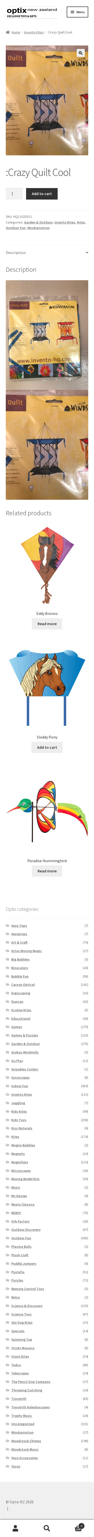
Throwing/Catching (26, 1390)
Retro (15, 1297)
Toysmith (18, 1398)
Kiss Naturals (21, 1128)
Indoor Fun (19, 1086)
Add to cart (42, 193)
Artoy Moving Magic (26, 951)
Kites (81, 222)
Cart (72, 1524)
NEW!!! (16, 1213)
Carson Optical (23, 984)
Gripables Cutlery (24, 1069)
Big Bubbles (20, 959)
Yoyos (15, 1466)
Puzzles (17, 1280)
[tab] (47, 253)
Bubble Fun (20, 976)
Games (16, 1027)
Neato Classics (23, 1204)
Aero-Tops (19, 925)
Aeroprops (19, 934)
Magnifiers (19, 1162)
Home (16, 32)
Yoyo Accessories (24, 1458)
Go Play (17, 1060)
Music (15, 1187)
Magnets (18, 1153)
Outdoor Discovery (26, 1229)
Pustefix (18, 1272)
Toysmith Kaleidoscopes (30, 1407)
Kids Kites (19, 1111)
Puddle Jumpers (23, 1263)
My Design (19, 1196)
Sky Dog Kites (22, 1322)
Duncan (17, 1001)
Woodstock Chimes (26, 1441)
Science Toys (21, 1314)
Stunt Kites (20, 1356)
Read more (47, 623)
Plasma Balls (21, 1246)
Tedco (16, 1365)
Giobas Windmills (25, 1052)
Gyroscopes (20, 1077)
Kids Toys (18, 1120)
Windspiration (38, 228)
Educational (20, 1018)
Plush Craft (19, 1255)
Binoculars (19, 968)
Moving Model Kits (25, 1179)
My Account (15, 1528)
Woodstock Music (25, 1449)
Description (16, 252)
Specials (18, 1331)
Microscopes (21, 1170)
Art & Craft (19, 942)
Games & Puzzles (24, 1035)
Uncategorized (22, 1424)
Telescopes (20, 1373)
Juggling (18, 1103)
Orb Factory (20, 1221)
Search (47, 1528)
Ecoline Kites (21, 1010)
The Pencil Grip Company (30, 1381)
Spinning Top (21, 1339)
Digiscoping (20, 993)
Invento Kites (34, 32)
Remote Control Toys (27, 1288)
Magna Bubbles (23, 1145)
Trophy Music (21, 1415)
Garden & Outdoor (38, 222)
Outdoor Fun (16, 228)
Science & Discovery (27, 1305)
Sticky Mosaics (23, 1348)
